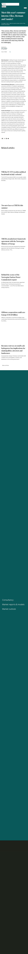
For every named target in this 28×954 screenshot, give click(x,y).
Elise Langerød (4, 48)
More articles (5, 365)
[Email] (8, 138)
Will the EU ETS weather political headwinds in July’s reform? (13, 173)
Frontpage (3, 23)
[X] (4, 138)
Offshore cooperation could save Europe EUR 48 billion (13, 313)
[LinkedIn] (6, 138)
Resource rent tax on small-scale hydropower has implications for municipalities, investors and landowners (13, 349)
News (7, 23)
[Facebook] (2, 138)
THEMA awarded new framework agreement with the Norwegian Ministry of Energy (13, 241)
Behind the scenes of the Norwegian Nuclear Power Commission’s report (10, 277)
